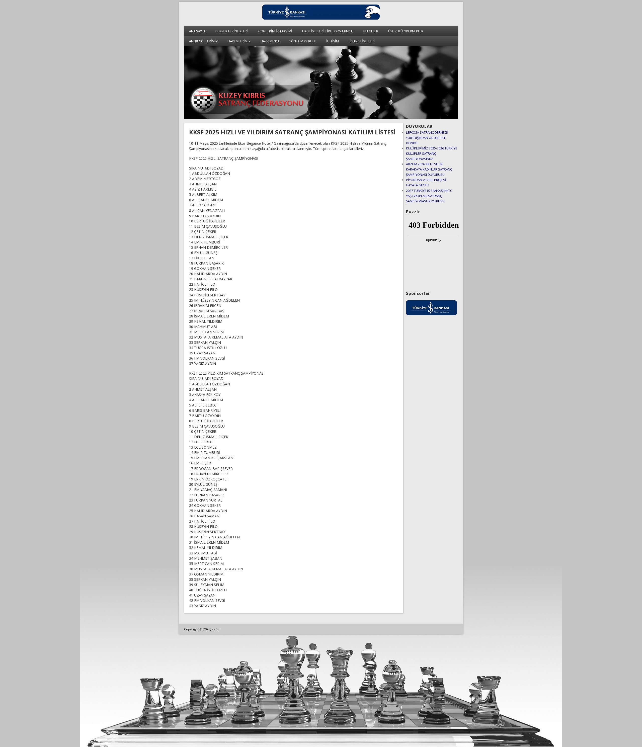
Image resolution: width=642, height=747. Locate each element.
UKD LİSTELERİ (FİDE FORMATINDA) (327, 31)
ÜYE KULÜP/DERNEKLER (405, 31)
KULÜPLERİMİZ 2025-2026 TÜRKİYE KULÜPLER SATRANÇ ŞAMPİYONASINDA (431, 153)
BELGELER (370, 31)
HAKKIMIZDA (270, 41)
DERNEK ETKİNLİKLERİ (231, 31)
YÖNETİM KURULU (302, 41)
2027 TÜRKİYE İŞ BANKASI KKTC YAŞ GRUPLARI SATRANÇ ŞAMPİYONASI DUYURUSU (429, 195)
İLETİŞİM (332, 41)
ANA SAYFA (197, 31)
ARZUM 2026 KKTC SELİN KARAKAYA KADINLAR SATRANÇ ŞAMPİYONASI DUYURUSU (429, 169)
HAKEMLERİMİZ (239, 41)
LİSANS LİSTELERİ (362, 41)
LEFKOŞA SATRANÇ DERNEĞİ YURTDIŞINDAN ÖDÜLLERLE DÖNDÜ (427, 137)
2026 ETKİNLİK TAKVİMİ (275, 31)
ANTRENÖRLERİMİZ (203, 41)
